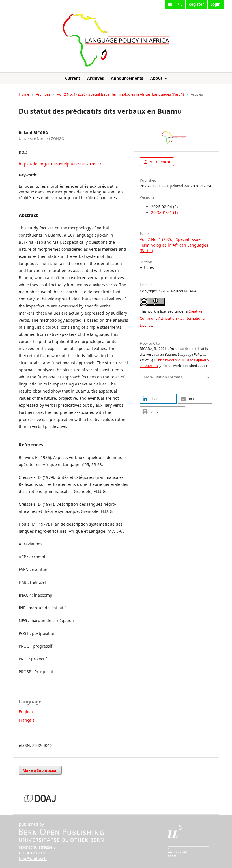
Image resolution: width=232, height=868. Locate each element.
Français (27, 720)
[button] (158, 399)
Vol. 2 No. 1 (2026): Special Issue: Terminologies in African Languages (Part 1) (120, 94)
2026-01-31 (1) (164, 212)
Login (215, 4)
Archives (95, 78)
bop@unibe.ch (33, 858)
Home (24, 94)
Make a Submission (40, 770)
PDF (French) (159, 161)
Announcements (127, 78)
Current (72, 78)
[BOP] (61, 840)
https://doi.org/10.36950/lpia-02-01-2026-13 (60, 164)
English (26, 711)
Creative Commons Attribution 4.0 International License (172, 318)
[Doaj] (40, 802)
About (157, 78)
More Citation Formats (163, 377)
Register (196, 4)
